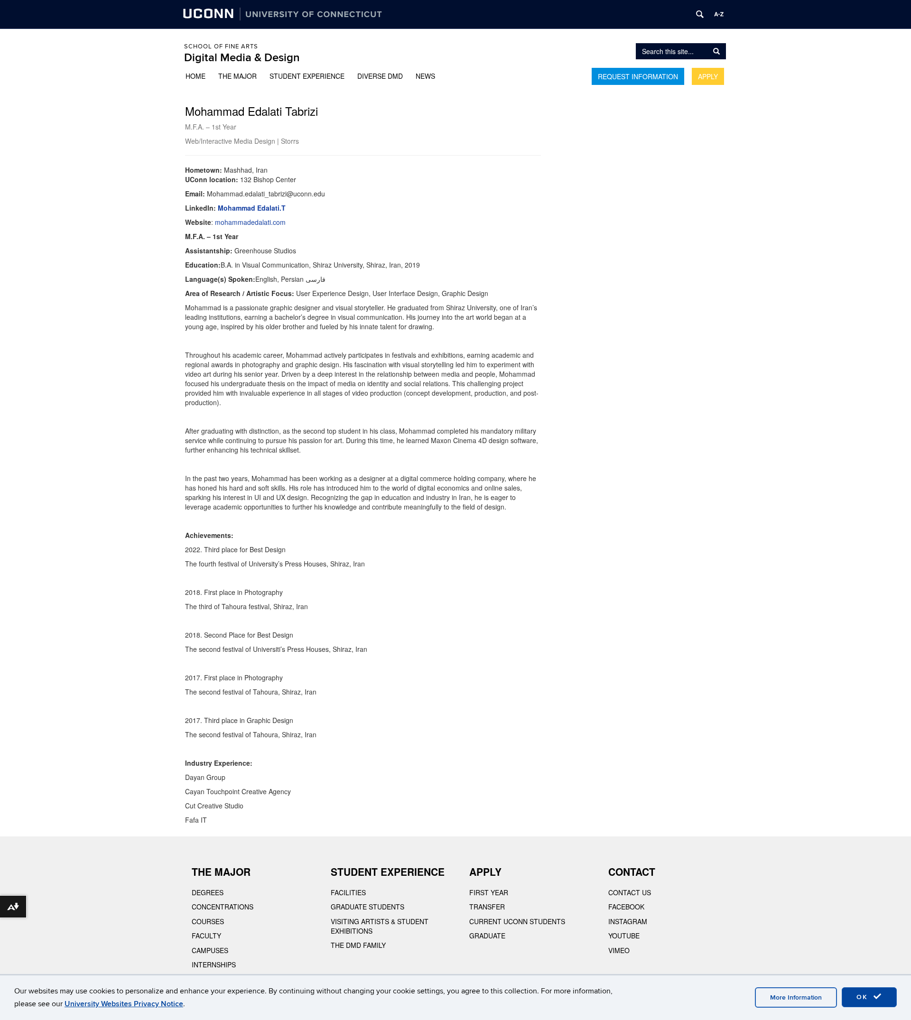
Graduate (487, 935)
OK (863, 997)
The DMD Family (358, 945)
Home (195, 76)
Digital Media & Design (242, 58)
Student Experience (307, 76)
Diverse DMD (380, 76)
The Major (237, 76)
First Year (488, 892)
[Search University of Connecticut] (699, 14)
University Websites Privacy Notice (124, 1004)
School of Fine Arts (221, 46)
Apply (708, 76)
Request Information (638, 76)
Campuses (210, 950)
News (425, 76)
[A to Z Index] (718, 14)
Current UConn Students (517, 921)
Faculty (206, 935)
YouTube (624, 935)
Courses (208, 921)
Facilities (348, 892)
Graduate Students (367, 906)
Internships (214, 964)
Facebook (626, 906)
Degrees (207, 892)
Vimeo (619, 950)
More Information (796, 997)
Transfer (487, 906)
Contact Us (629, 892)
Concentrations (222, 906)
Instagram (627, 921)
